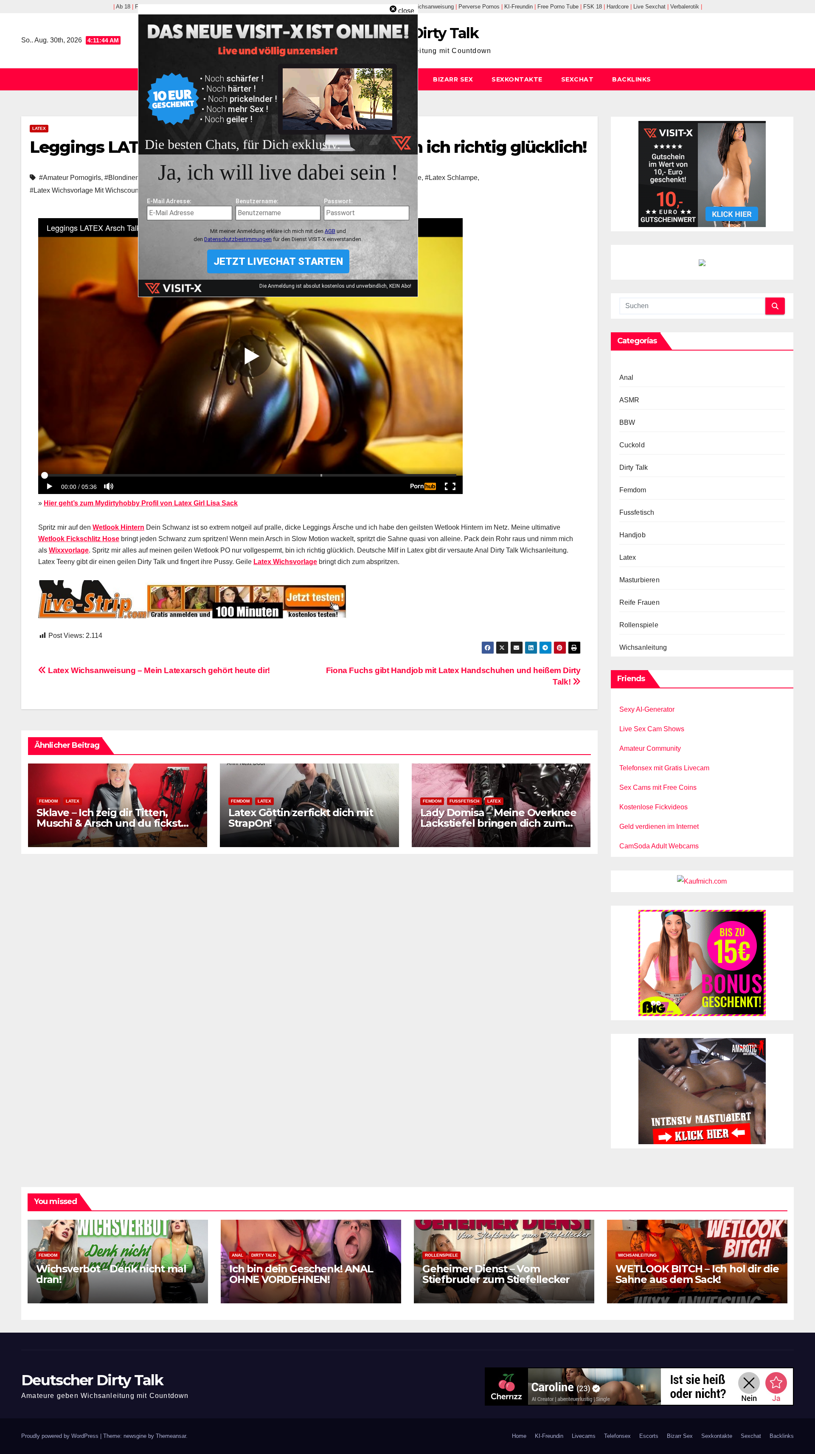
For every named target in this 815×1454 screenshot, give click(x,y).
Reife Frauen (639, 602)
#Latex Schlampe (451, 177)
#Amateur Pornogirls (70, 177)
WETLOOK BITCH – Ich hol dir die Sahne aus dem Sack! (697, 1274)
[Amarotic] (702, 1090)
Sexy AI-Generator (646, 709)
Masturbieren (639, 580)
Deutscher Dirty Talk (92, 1380)
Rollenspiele (638, 625)
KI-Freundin (549, 1436)
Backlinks (631, 79)
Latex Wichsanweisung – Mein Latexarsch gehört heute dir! (158, 670)
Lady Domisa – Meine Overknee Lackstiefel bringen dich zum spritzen (498, 823)
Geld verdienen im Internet (659, 826)
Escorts (648, 1436)
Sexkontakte (517, 79)
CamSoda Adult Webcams (659, 846)
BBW (627, 422)
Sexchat (577, 79)
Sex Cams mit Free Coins (658, 787)
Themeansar (171, 1436)
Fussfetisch (464, 801)
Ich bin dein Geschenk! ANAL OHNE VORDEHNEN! (301, 1274)
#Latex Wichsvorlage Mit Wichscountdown (93, 190)
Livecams (584, 1436)
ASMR (629, 400)
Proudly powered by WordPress (60, 1436)
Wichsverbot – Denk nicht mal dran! (111, 1274)
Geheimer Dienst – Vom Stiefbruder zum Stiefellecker (496, 1274)
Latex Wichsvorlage (285, 561)
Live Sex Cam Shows (651, 729)
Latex (39, 128)
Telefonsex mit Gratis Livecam (664, 768)
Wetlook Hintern (118, 527)
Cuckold (632, 445)
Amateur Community (650, 748)
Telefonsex (617, 1436)
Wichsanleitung (643, 647)
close (406, 10)
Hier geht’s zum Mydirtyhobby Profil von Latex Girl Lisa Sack (141, 503)
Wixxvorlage (69, 550)
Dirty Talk (633, 467)
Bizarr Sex (453, 79)
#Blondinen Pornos (133, 177)
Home (519, 1436)
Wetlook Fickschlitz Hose (78, 538)
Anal (626, 377)
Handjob (632, 535)
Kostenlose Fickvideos (653, 807)
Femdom (48, 801)
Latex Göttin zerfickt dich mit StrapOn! (300, 817)
